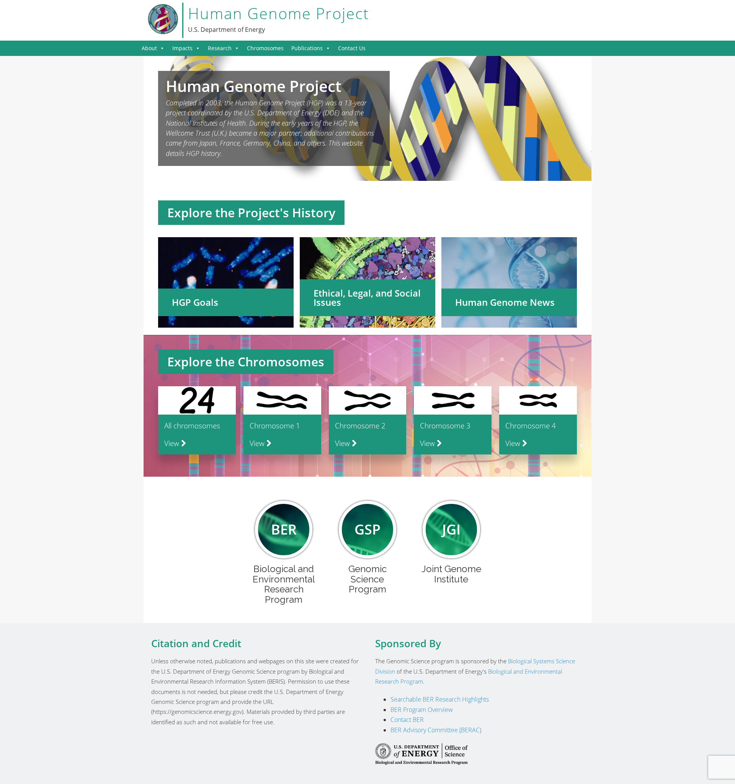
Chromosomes (265, 48)
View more (226, 282)
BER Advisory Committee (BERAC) (435, 730)
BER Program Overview (421, 709)
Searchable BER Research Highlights (439, 699)
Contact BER (407, 719)
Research (220, 48)
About (149, 48)
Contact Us (352, 48)
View (172, 443)
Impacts (182, 48)
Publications (307, 48)
